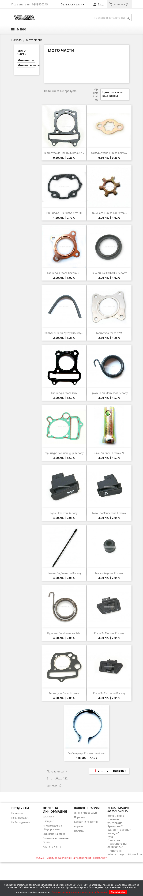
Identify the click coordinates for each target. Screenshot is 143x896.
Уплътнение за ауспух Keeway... (63, 333)
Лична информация (86, 812)
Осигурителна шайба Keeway (109, 153)
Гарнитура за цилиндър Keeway (64, 453)
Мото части (22, 52)
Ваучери (79, 830)
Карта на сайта (52, 846)
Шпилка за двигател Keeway (64, 573)
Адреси (78, 826)
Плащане (48, 821)
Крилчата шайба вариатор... (109, 213)
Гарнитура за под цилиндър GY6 (64, 153)
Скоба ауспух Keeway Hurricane (86, 753)
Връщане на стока (54, 833)
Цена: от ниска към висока (114, 94)
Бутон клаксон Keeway (63, 513)
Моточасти (25, 60)
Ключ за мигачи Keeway (109, 633)
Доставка (48, 816)
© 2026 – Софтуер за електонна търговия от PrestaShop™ (71, 857)
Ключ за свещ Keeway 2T (109, 453)
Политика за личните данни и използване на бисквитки (79, 892)
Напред (120, 771)
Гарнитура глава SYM (109, 333)
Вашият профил (87, 808)
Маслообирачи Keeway (109, 573)
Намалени (17, 813)
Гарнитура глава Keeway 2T (64, 273)
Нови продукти (20, 817)
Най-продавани (20, 822)
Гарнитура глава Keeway (64, 693)
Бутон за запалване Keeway (109, 513)
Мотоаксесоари (26, 65)
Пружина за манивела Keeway (109, 393)
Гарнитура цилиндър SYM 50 (64, 213)
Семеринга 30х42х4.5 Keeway (109, 273)
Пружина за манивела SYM (64, 633)
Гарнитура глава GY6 (64, 393)
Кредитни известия (86, 821)
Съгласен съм (118, 892)
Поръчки (79, 817)
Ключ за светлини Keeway (109, 693)
